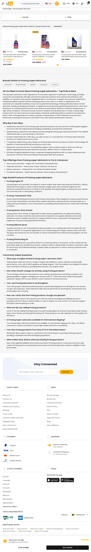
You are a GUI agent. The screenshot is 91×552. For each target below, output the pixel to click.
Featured (57, 26)
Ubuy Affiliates (53, 425)
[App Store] (53, 480)
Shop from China (9, 531)
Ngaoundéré (8, 503)
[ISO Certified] (24, 518)
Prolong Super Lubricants (23, 52)
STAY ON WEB (23, 547)
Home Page (7, 9)
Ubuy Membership (10, 429)
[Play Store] (67, 480)
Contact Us (7, 399)
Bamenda (7, 491)
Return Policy (52, 406)
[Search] (57, 4)
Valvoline (43, 85)
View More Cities (9, 506)
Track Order (8, 414)
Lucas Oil (8, 85)
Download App (53, 395)
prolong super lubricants (81, 52)
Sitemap (6, 410)
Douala (6, 477)
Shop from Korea (72, 529)
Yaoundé (6, 480)
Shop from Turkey (25, 531)
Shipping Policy (9, 421)
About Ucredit (52, 414)
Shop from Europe (41, 531)
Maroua (6, 495)
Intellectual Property (11, 406)
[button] (66, 3)
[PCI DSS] (8, 518)
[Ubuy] (9, 3)
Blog (48, 421)
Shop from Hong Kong (55, 529)
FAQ (48, 410)
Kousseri (6, 488)
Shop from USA (8, 529)
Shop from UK (22, 529)
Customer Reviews (54, 403)
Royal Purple (21, 85)
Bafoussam (7, 499)
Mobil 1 (33, 85)
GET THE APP (67, 547)
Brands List (51, 399)
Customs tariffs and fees (13, 418)
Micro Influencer (9, 425)
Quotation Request (10, 403)
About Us (6, 395)
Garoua (6, 484)
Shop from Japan (36, 529)
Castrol (55, 85)
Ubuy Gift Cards (53, 418)
